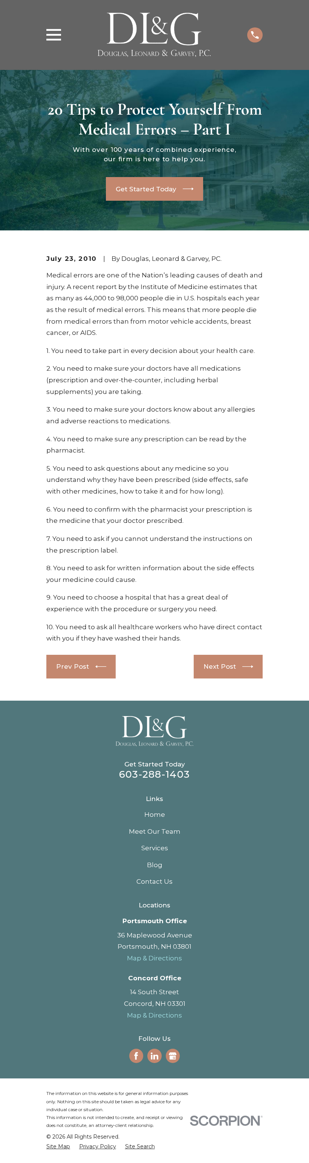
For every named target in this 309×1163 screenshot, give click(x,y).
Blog (154, 865)
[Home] (154, 35)
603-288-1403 (154, 774)
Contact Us (154, 881)
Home (154, 814)
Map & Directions (154, 958)
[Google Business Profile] (172, 1056)
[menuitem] (58, 1147)
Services (154, 848)
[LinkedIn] (154, 1056)
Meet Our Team (155, 831)
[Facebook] (136, 1056)
